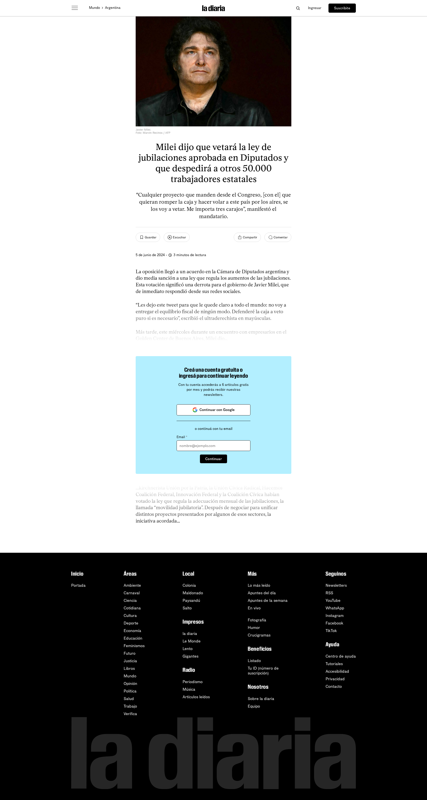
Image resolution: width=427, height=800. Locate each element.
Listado (254, 660)
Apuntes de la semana (268, 600)
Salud (129, 698)
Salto (187, 608)
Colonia (189, 585)
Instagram (335, 615)
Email (182, 437)
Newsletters (336, 585)
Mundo (94, 8)
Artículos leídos (196, 696)
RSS (329, 593)
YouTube (333, 600)
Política (130, 691)
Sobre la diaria (261, 698)
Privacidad (335, 678)
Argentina (113, 8)
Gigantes (190, 656)
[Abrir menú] (74, 8)
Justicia (130, 660)
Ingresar (314, 8)
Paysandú (191, 600)
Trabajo (130, 706)
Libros (129, 668)
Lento (188, 648)
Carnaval (132, 593)
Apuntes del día (262, 593)
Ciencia (130, 600)
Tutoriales (334, 663)
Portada (78, 585)
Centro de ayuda (341, 656)
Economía (132, 630)
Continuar (213, 459)
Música (189, 689)
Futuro (129, 653)
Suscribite (342, 8)
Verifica (130, 713)
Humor (254, 627)
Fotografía (257, 620)
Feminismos (134, 645)
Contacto (334, 686)
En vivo (254, 608)
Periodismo (193, 681)
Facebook (334, 623)
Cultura (130, 615)
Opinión (130, 683)
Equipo (254, 706)
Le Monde (192, 641)
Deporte (131, 623)
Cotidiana (132, 608)
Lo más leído (259, 585)
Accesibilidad (337, 671)
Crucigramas (259, 635)
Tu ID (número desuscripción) (263, 671)
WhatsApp (335, 608)
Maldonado (193, 593)
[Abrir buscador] (298, 8)
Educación (133, 638)
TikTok (331, 630)
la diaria (190, 633)
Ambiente (132, 585)
